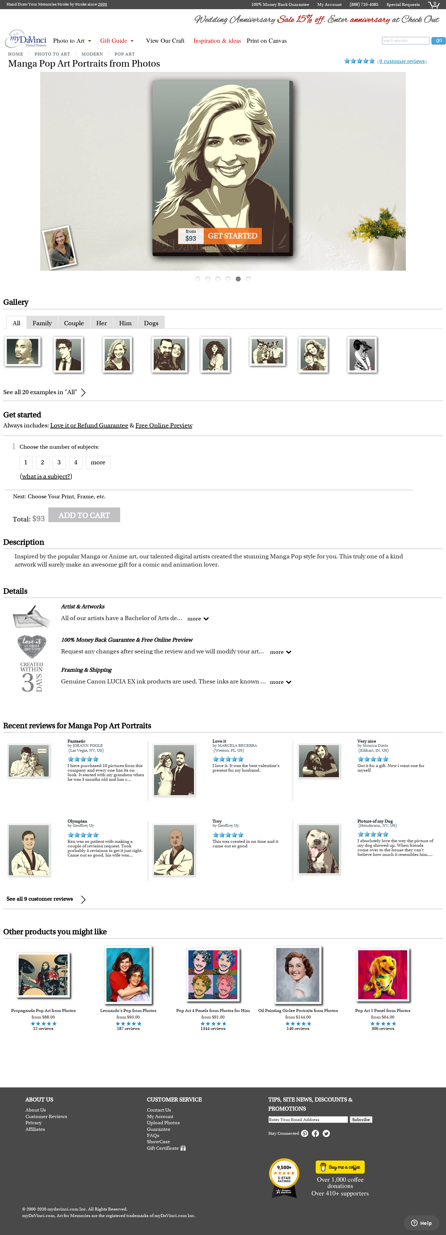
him (125, 323)
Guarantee (158, 1129)
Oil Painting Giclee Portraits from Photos (298, 1010)
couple (74, 323)
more (98, 462)
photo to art (52, 54)
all (16, 323)
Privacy (33, 1123)
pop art (125, 54)
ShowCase (158, 1142)
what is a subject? (46, 476)
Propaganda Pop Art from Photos (43, 1010)
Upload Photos (163, 1123)
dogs (151, 323)
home (15, 54)
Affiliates (35, 1129)
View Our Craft (165, 40)
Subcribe (361, 1119)
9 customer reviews (402, 61)
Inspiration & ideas (217, 40)
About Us (35, 1110)
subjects (87, 446)
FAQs (153, 1135)
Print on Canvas (267, 40)
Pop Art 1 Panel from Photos (382, 1010)
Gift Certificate (163, 1148)
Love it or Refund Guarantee (89, 425)
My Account (329, 4)
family (42, 323)
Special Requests (403, 4)
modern (92, 54)
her (101, 323)
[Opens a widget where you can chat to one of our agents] (421, 1223)
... (129, 779)
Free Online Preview (163, 425)
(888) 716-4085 (364, 4)
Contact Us (159, 1110)
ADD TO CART (84, 515)
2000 (102, 4)
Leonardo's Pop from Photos (128, 1010)
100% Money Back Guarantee (280, 4)
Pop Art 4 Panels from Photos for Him (213, 1010)
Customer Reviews (46, 1117)
